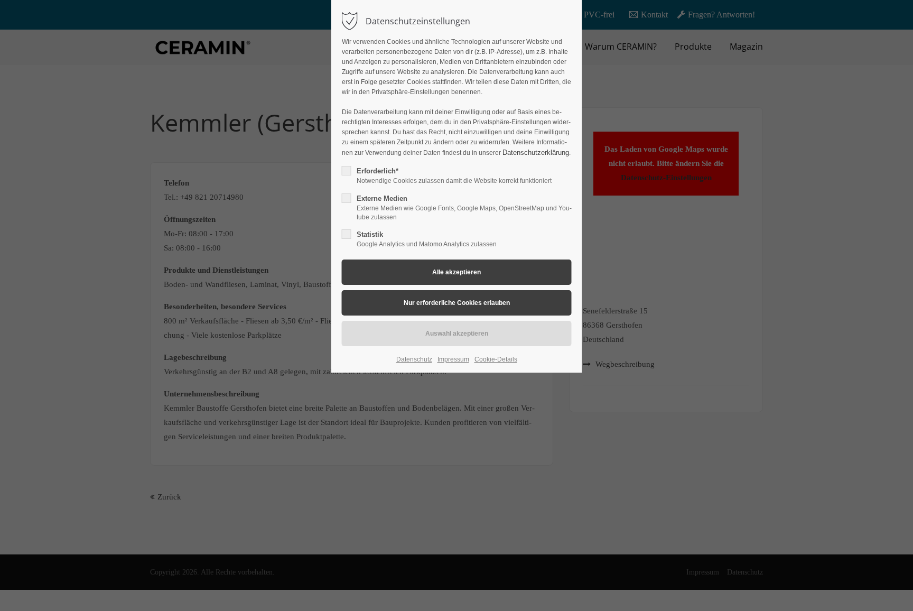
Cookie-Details (495, 359)
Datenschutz (414, 359)
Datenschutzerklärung (535, 152)
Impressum (453, 359)
